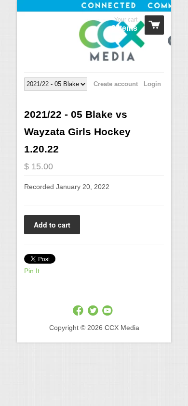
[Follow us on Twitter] (94, 311)
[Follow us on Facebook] (79, 311)
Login (152, 84)
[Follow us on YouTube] (108, 311)
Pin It (32, 271)
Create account (116, 84)
